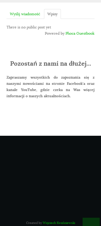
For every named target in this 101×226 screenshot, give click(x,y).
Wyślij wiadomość (25, 14)
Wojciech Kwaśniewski (59, 223)
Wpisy (52, 14)
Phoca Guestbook (80, 33)
